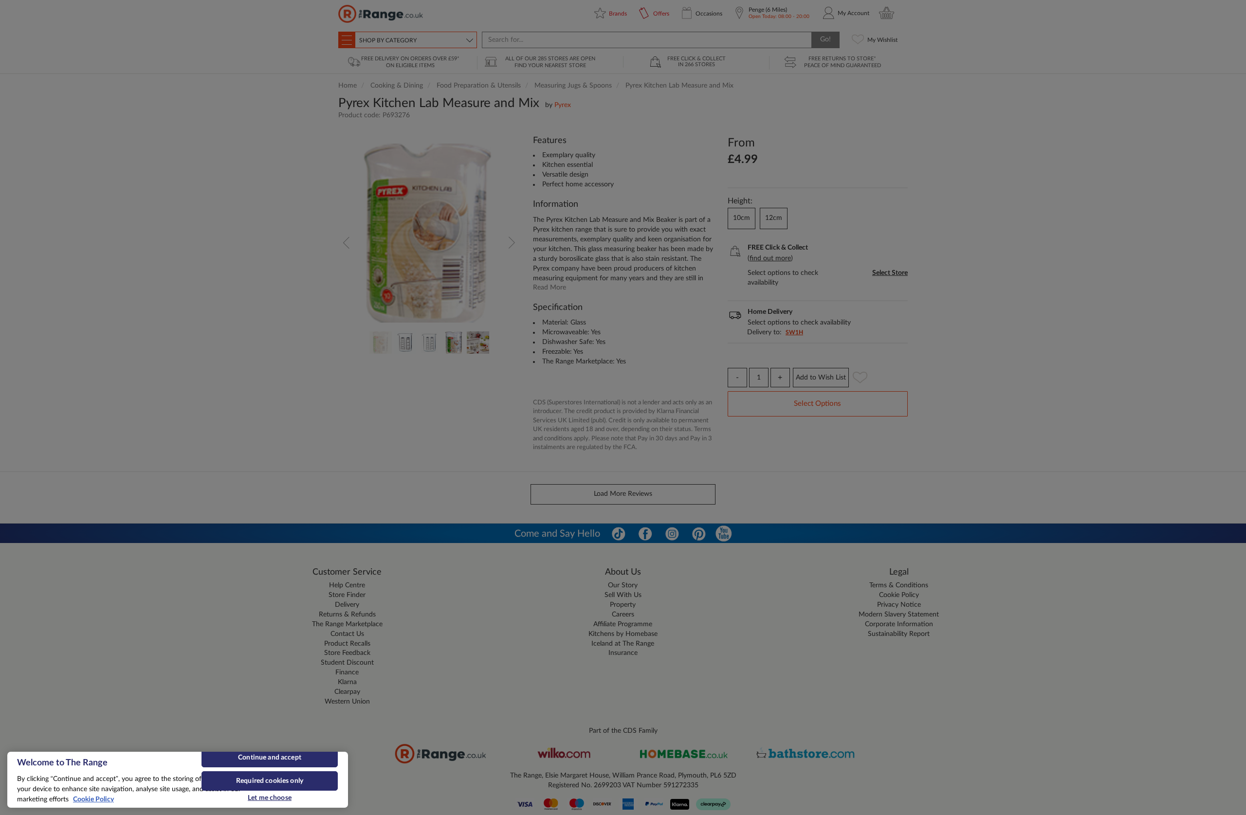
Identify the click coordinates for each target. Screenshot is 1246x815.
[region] (177, 780)
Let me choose (270, 798)
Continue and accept (269, 757)
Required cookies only (269, 781)
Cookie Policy (93, 799)
